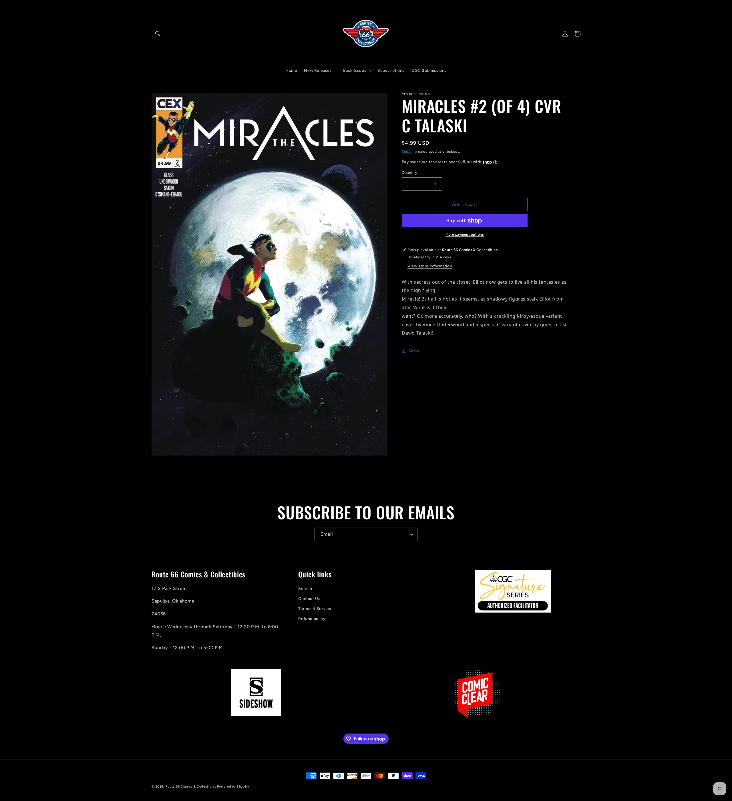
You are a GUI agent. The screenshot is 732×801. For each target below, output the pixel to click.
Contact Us (309, 598)
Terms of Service (314, 608)
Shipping (409, 152)
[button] (158, 33)
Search (305, 588)
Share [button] (414, 351)
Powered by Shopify (233, 786)
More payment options (464, 234)
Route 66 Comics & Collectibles (191, 786)
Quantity (409, 172)
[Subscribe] (411, 534)
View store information (429, 266)
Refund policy (311, 618)
